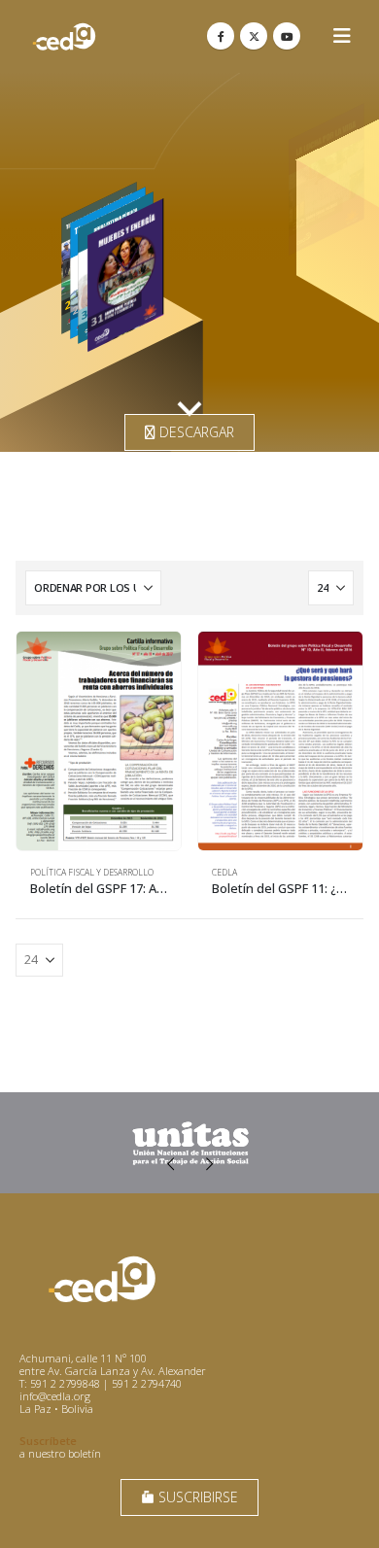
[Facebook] (220, 36)
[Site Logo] (64, 36)
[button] (342, 35)
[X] (253, 36)
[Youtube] (286, 36)
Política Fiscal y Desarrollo (92, 872)
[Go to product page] (99, 741)
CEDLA (224, 872)
